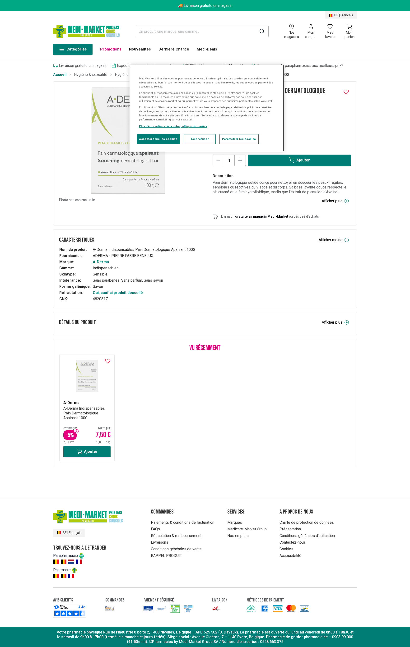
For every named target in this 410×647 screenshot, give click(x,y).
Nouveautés (140, 49)
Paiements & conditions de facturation (182, 522)
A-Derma (101, 262)
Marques (234, 522)
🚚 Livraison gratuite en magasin (205, 5)
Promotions (110, 49)
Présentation (290, 529)
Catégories (76, 49)
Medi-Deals (207, 49)
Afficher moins (330, 240)
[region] (207, 108)
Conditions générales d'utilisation (307, 535)
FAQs (155, 529)
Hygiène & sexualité (90, 74)
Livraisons (159, 542)
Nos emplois (238, 535)
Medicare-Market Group (247, 529)
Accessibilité (290, 555)
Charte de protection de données (307, 522)
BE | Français (343, 15)
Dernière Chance (173, 49)
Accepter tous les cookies (158, 139)
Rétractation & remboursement (176, 535)
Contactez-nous (293, 542)
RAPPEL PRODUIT (166, 555)
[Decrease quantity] (218, 160)
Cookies (286, 549)
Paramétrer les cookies (239, 139)
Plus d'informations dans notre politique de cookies (173, 126)
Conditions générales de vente (176, 549)
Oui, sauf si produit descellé (118, 292)
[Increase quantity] (240, 160)
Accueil (59, 74)
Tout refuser (200, 139)
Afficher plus (332, 201)
